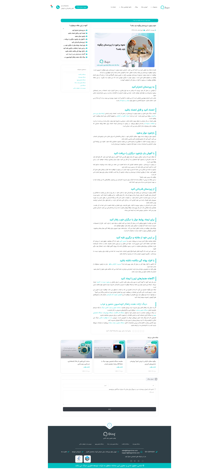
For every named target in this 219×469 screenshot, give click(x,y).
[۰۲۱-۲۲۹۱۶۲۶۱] (58, 7)
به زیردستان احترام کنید (78, 30)
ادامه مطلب (153, 367)
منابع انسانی (154, 20)
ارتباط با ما (113, 7)
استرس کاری (123, 241)
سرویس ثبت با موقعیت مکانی (79, 88)
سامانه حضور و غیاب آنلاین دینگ (111, 308)
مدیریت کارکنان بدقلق (115, 264)
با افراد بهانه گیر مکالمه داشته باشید (75, 51)
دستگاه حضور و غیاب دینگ (117, 323)
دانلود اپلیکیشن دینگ (126, 7)
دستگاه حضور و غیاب (142, 310)
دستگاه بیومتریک (108, 313)
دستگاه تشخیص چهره (81, 80)
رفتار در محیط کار (124, 101)
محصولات (154, 7)
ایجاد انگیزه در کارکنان (123, 116)
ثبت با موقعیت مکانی (106, 318)
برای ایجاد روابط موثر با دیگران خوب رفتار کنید (74, 45)
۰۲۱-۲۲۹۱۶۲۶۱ (65, 6)
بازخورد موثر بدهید (80, 36)
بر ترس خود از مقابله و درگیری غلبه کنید (74, 48)
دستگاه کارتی (83, 85)
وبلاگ (136, 7)
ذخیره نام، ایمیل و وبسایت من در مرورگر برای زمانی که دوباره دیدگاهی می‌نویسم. (131, 389)
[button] (63, 28)
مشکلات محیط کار (149, 123)
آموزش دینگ (144, 7)
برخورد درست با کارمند (103, 282)
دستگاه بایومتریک (82, 77)
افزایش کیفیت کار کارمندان (114, 295)
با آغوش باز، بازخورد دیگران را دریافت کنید (74, 39)
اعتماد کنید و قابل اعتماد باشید (76, 33)
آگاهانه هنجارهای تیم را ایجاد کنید (75, 54)
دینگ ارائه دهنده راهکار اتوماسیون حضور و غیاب (74, 57)
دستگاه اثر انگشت (119, 313)
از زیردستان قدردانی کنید (78, 42)
